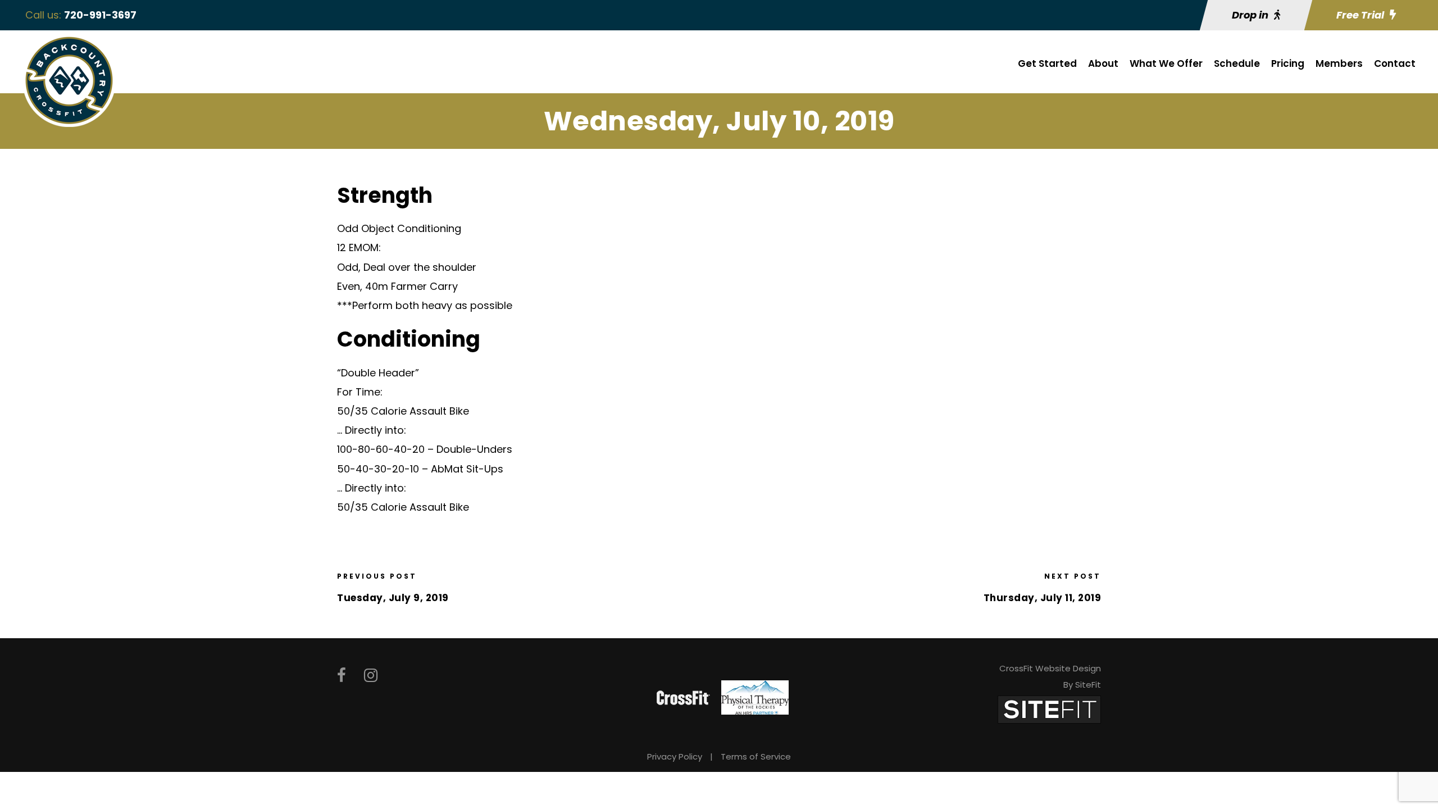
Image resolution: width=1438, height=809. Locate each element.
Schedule (1237, 63)
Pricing (1287, 63)
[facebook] (341, 675)
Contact (1395, 63)
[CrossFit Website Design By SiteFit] (1049, 709)
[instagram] (370, 675)
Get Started (1047, 63)
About (1103, 63)
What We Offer (1166, 63)
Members (1339, 63)
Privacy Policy (674, 756)
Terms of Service (756, 756)
